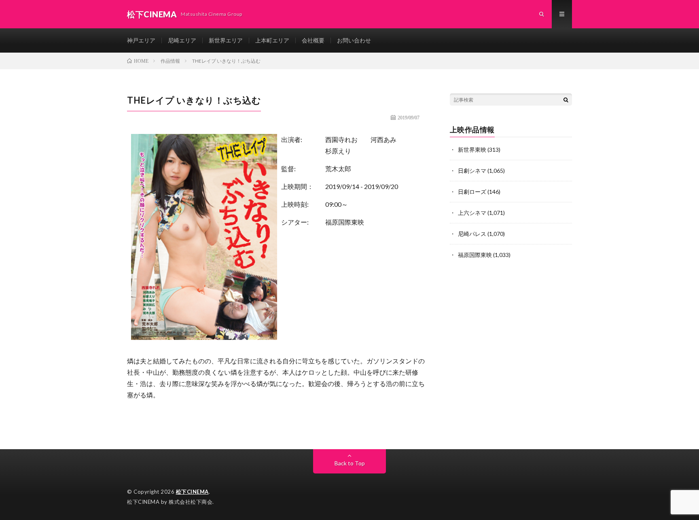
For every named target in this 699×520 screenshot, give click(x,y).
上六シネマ (472, 212)
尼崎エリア (182, 40)
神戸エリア (141, 40)
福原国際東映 (344, 222)
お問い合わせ (354, 40)
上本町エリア (272, 40)
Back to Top (350, 463)
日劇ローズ (472, 191)
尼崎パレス (472, 233)
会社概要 (313, 40)
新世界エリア (226, 40)
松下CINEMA (192, 491)
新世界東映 (472, 149)
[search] (566, 99)
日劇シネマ (472, 170)
